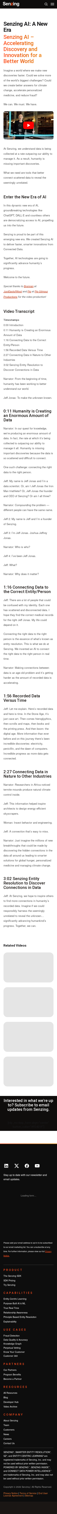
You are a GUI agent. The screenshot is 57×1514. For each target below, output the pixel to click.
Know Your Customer (14, 1351)
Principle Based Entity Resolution (19, 1316)
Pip (29, 291)
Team (6, 1425)
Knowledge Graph (12, 1343)
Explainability (9, 1321)
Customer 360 (10, 1355)
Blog (5, 1397)
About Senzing (10, 1420)
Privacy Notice (10, 1493)
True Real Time (11, 1307)
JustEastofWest (12, 291)
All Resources (10, 1392)
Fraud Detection (11, 1335)
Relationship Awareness (15, 1312)
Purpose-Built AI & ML (14, 1303)
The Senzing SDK (12, 1275)
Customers (8, 1429)
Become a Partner (12, 1378)
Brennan (29, 286)
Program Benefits (12, 1374)
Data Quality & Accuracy (15, 1339)
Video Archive (10, 1406)
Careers (7, 1438)
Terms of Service (28, 1493)
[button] (52, 4)
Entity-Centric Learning (14, 1298)
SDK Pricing (9, 1280)
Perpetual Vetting (12, 1347)
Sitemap (29, 1495)
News (6, 1434)
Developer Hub (11, 1402)
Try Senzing (9, 1284)
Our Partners (9, 1369)
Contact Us (9, 1443)
